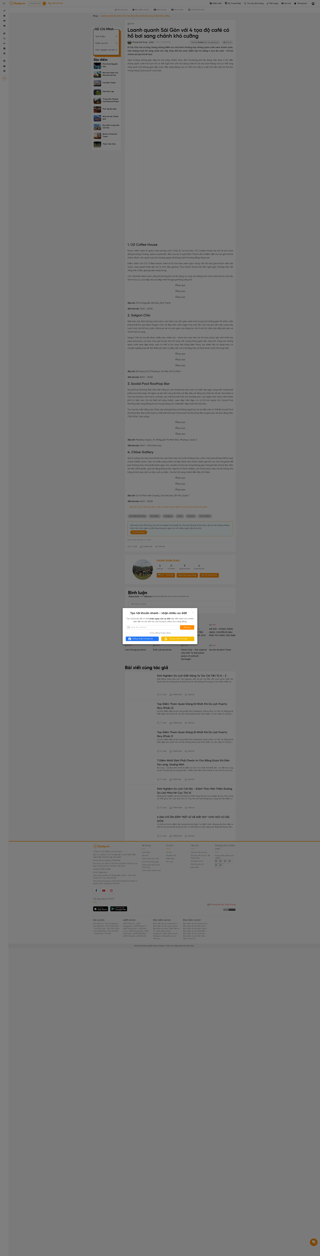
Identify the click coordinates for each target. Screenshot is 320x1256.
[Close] (192, 612)
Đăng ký (187, 627)
